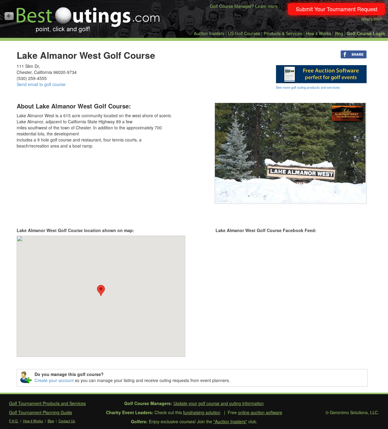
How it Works (318, 33)
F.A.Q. (13, 420)
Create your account (54, 380)
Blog (339, 33)
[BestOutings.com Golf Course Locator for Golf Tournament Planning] (88, 18)
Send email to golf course (41, 84)
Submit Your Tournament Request (336, 9)
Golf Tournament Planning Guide (40, 412)
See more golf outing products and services (308, 87)
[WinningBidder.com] (321, 74)
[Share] (353, 54)
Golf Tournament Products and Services (47, 403)
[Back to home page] (9, 16)
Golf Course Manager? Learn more (244, 6)
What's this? (371, 19)
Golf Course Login (366, 33)
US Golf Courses (244, 33)
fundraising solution (201, 412)
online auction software (260, 412)
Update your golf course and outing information (218, 403)
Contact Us (67, 420)
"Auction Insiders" (230, 421)
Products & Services (283, 33)
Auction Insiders (209, 33)
